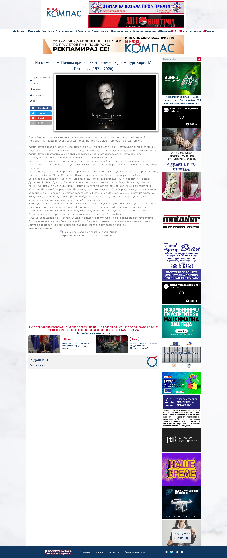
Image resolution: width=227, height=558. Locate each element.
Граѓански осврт (100, 31)
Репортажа (186, 31)
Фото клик (138, 31)
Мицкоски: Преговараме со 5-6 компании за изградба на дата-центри (48, 345)
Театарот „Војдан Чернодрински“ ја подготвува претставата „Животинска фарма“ (117, 345)
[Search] (199, 59)
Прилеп (36, 77)
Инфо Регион (48, 31)
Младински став (120, 31)
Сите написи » (37, 365)
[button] (41, 108)
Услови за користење (134, 552)
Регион (20, 31)
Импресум (85, 552)
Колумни (209, 31)
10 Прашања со (82, 31)
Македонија (34, 31)
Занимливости (151, 31)
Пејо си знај (166, 31)
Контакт (99, 552)
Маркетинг (113, 552)
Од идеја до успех (65, 31)
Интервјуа (199, 31)
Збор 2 (176, 31)
